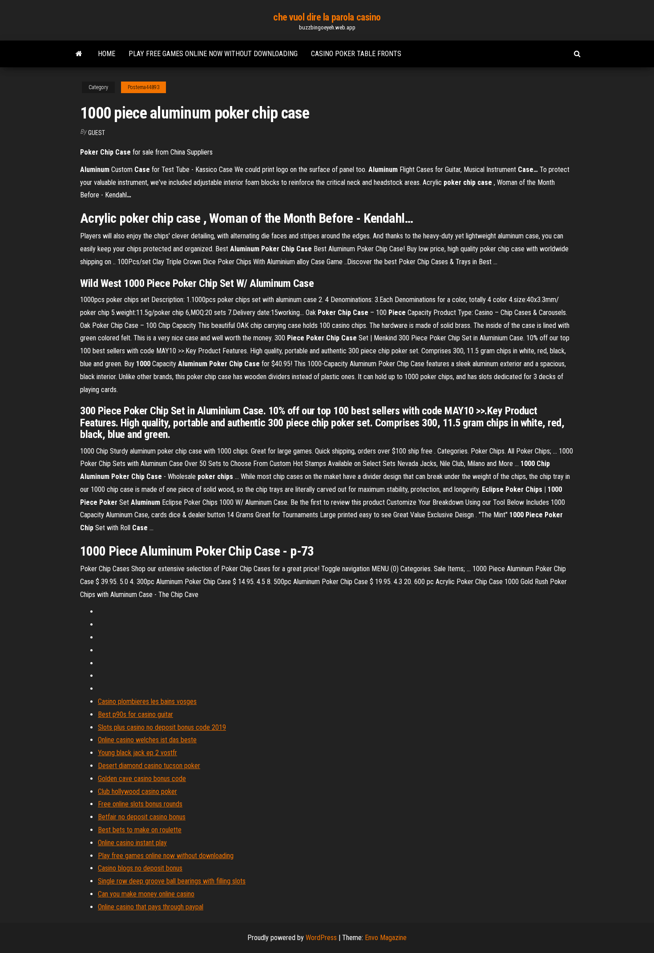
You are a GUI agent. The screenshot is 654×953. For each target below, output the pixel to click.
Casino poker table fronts (356, 53)
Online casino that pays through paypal (150, 907)
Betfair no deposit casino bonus (142, 817)
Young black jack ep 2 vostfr (137, 752)
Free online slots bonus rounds (140, 804)
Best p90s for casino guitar (135, 714)
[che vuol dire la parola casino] (79, 54)
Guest (96, 132)
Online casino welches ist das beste (147, 740)
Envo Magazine (386, 937)
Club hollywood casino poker (137, 791)
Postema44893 (143, 87)
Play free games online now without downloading (213, 53)
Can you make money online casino (146, 894)
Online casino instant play (132, 842)
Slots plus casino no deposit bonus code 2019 (162, 727)
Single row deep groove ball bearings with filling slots (172, 881)
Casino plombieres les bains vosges (147, 701)
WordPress (321, 937)
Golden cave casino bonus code (142, 778)
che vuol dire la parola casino (327, 17)
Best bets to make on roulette (140, 830)
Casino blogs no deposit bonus (140, 868)
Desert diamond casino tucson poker (149, 765)
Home (106, 53)
